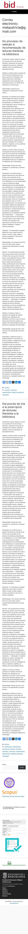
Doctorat (5, 892)
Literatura (5, 751)
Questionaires (6, 392)
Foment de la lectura (8, 749)
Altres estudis (6, 893)
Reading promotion (18, 392)
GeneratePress (14, 903)
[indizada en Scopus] (10, 794)
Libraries (7, 390)
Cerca (4, 764)
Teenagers (5, 394)
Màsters (4, 890)
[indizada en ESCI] (9, 789)
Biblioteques (17, 746)
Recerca (4, 896)
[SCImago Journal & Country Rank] (13, 796)
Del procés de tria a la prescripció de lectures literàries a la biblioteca (13, 410)
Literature (14, 390)
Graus (4, 888)
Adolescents (8, 746)
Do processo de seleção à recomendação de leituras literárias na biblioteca (14, 48)
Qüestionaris (6, 753)
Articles (6, 387)
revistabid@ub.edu (11, 886)
